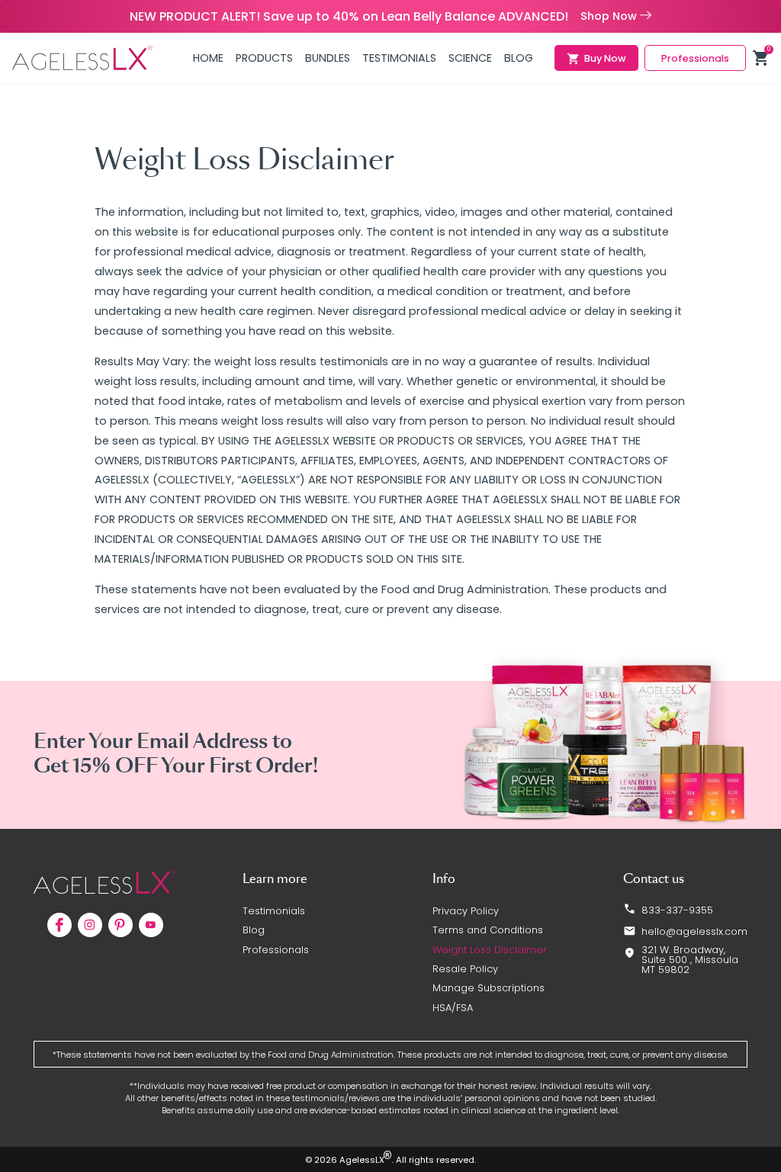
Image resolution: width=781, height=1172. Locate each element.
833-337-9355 (677, 910)
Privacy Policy (465, 910)
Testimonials (274, 910)
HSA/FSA (452, 1007)
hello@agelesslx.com (694, 931)
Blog (254, 929)
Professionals (276, 949)
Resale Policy (465, 968)
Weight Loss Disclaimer (489, 949)
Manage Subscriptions (488, 987)
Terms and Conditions (487, 929)
